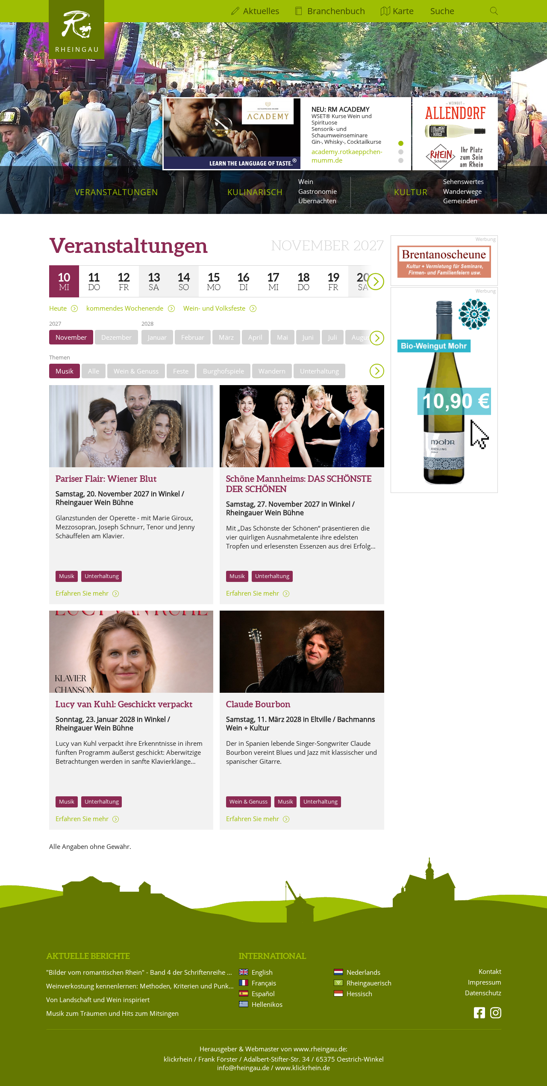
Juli (332, 337)
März (226, 337)
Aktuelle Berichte (88, 956)
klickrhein (178, 1059)
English (262, 972)
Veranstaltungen (116, 192)
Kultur (411, 192)
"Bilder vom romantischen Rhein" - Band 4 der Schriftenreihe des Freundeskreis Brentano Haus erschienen (141, 972)
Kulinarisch (255, 192)
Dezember (116, 337)
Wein (305, 181)
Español (263, 993)
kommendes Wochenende (124, 308)
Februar (192, 337)
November (71, 337)
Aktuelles (261, 11)
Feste (180, 371)
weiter (360, 269)
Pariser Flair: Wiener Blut (106, 479)
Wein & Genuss (136, 371)
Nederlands (363, 972)
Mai (282, 337)
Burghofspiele (223, 371)
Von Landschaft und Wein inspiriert (98, 999)
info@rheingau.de (243, 1067)
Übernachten (317, 200)
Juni (308, 337)
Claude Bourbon (258, 704)
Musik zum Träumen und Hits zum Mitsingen (112, 1013)
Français (264, 983)
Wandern (272, 371)
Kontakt (490, 971)
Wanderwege (462, 191)
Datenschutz (483, 993)
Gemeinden (460, 200)
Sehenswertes (463, 181)
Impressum (484, 982)
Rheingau (77, 49)
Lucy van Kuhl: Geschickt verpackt (124, 704)
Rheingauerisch (369, 983)
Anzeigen (377, 371)
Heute (58, 308)
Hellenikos (267, 1004)
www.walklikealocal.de (345, 158)
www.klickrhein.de (302, 1067)
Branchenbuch (336, 11)
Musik (65, 371)
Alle (93, 371)
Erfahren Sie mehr (82, 593)
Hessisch (359, 993)
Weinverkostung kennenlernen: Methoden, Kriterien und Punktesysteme (141, 986)
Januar (157, 337)
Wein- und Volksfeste (214, 308)
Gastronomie (317, 191)
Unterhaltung (319, 371)
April (255, 337)
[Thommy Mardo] (302, 426)
